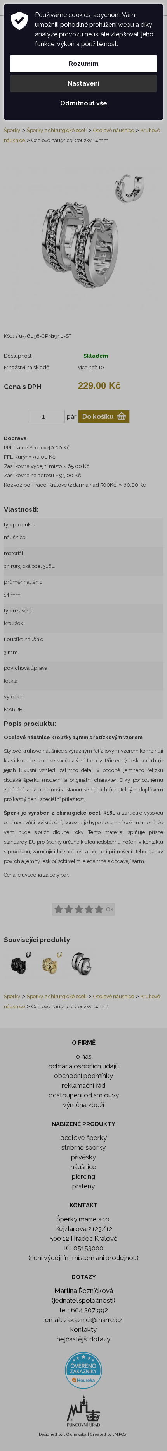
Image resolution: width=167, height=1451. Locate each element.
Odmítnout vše (83, 103)
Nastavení (83, 83)
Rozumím (84, 63)
